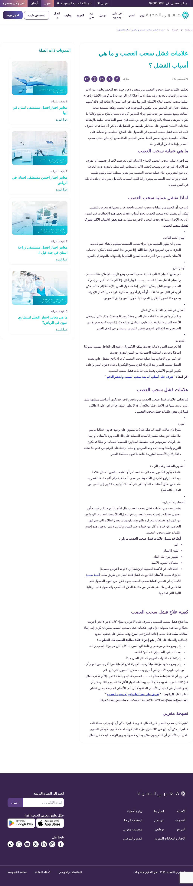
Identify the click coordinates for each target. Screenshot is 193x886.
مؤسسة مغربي (135, 829)
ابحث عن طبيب (36, 15)
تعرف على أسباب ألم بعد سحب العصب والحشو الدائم (140, 376)
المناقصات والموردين (70, 872)
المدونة (175, 29)
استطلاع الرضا (135, 820)
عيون (142, 15)
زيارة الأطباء (135, 811)
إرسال (15, 802)
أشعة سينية (93, 574)
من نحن (91, 15)
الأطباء (181, 811)
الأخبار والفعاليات (179, 838)
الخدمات (180, 820)
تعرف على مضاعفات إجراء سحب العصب (133, 694)
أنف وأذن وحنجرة (117, 15)
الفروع (80, 15)
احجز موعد (13, 15)
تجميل (102, 15)
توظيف (68, 15)
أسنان (132, 15)
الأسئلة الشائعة (43, 872)
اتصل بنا (57, 15)
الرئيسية (189, 29)
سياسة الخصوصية (17, 872)
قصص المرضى (135, 838)
